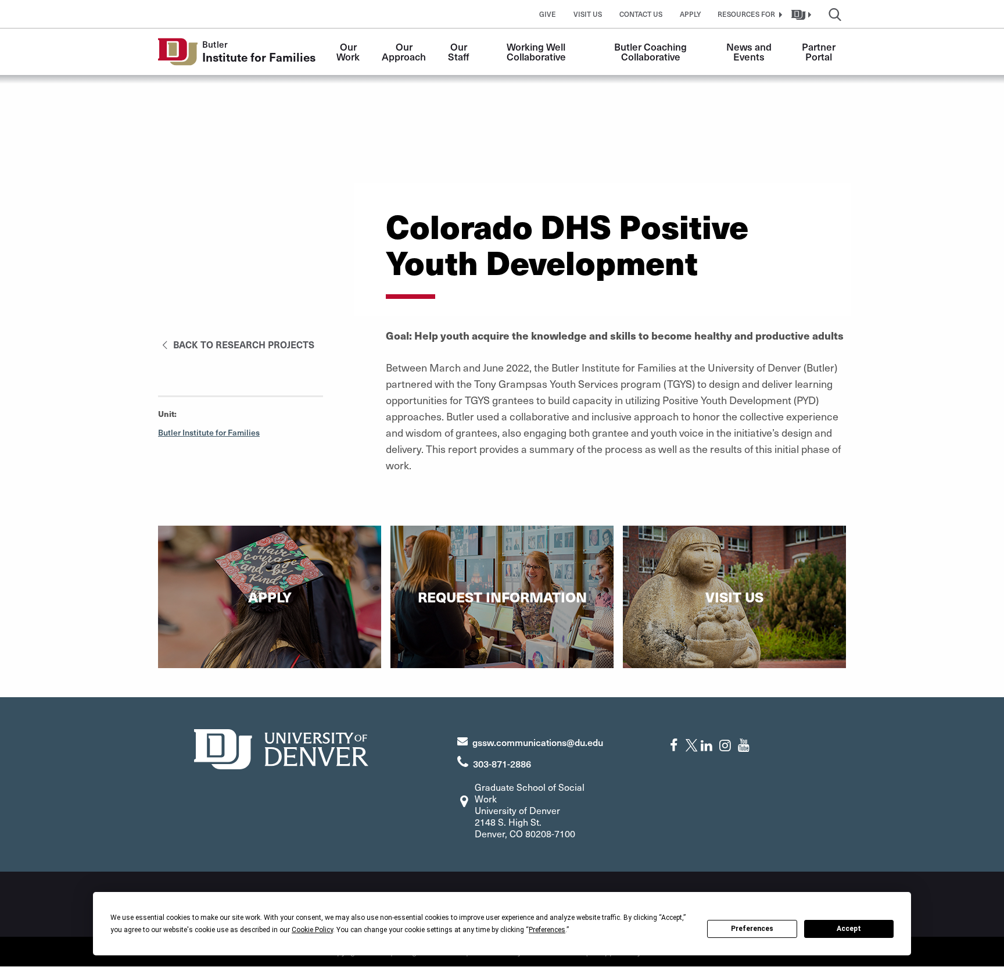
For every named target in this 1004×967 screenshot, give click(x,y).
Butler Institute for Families (209, 432)
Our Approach (404, 51)
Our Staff (458, 51)
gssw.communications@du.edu (537, 742)
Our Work (348, 51)
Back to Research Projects (242, 344)
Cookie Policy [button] (312, 930)
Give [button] (547, 14)
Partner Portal (820, 51)
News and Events (750, 51)
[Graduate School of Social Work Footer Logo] (281, 747)
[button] (748, 14)
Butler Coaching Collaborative (651, 51)
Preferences (752, 929)
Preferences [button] (547, 930)
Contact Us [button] (640, 14)
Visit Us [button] (587, 14)
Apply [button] (690, 14)
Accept (849, 929)
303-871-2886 (502, 763)
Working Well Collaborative (537, 51)
